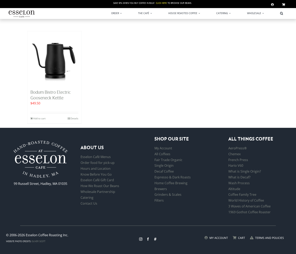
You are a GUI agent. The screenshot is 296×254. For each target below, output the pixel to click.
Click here (161, 3)
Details (74, 118)
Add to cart (39, 118)
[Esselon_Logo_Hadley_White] (40, 142)
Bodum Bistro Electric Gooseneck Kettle (50, 94)
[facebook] (148, 239)
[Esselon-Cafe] (22, 11)
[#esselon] (155, 239)
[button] (281, 13)
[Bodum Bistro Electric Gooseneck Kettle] (54, 58)
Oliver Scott (38, 241)
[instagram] (140, 239)
